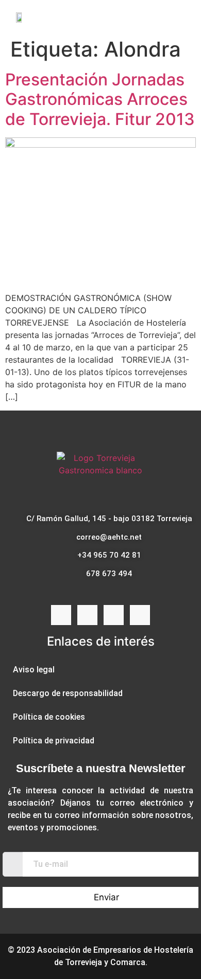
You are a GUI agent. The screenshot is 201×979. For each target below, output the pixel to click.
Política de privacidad (53, 740)
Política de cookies (49, 717)
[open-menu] (184, 16)
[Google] (140, 615)
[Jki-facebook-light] (61, 615)
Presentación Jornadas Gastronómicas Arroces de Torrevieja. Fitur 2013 (100, 99)
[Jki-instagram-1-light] (87, 615)
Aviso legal (34, 669)
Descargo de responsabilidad (68, 693)
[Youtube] (114, 615)
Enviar (106, 897)
